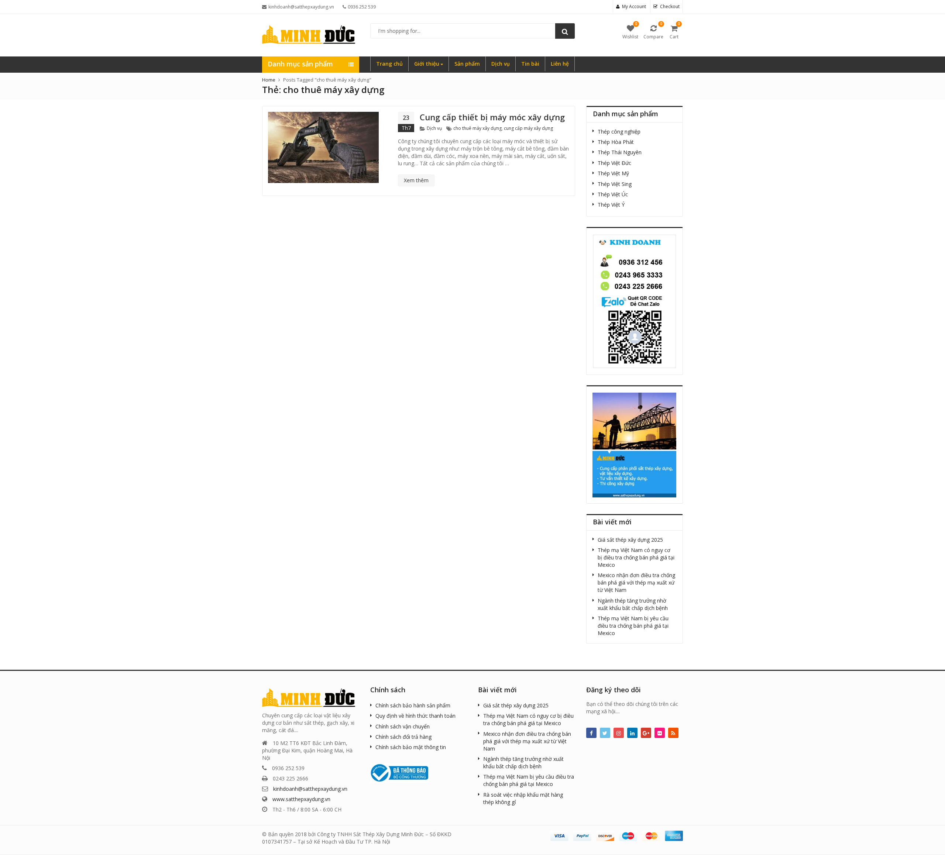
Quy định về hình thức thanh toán (415, 715)
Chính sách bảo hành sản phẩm (412, 705)
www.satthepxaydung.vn (301, 799)
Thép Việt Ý (611, 204)
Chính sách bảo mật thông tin (410, 747)
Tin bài (530, 63)
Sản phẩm (467, 63)
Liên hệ (560, 63)
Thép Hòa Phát (616, 141)
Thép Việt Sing (615, 183)
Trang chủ (389, 63)
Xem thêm (416, 180)
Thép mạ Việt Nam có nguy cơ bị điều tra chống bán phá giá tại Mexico (636, 557)
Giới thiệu (427, 63)
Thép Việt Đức (614, 162)
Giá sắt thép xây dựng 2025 (630, 539)
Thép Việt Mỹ (613, 173)
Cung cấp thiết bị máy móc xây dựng (492, 117)
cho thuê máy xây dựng (477, 128)
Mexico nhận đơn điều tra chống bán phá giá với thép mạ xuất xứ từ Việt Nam (636, 582)
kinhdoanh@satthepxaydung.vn (310, 788)
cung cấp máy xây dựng (528, 128)
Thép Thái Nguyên (620, 152)
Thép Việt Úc (613, 194)
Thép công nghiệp (619, 131)
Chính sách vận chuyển (402, 726)
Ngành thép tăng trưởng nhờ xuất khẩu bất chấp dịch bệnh (633, 604)
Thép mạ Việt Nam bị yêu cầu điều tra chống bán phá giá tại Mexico (633, 626)
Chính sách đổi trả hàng (403, 736)
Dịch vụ (500, 63)
